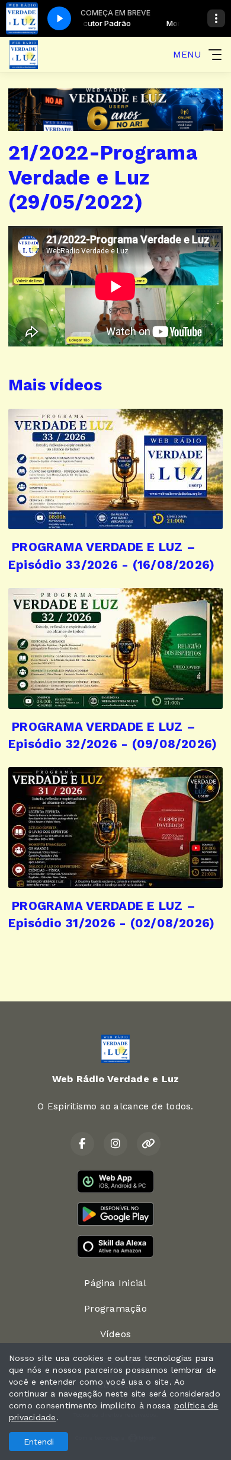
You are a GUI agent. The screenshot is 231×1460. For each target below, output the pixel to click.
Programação (115, 1308)
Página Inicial (115, 1283)
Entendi (39, 1441)
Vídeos (115, 1334)
